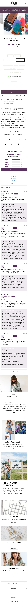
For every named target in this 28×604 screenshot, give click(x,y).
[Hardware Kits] (14, 533)
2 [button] (13, 371)
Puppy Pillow (6, 408)
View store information (8, 103)
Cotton (21, 64)
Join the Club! (14, 574)
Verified (13, 183)
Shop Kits (14, 548)
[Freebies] (14, 507)
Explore (13, 593)
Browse (14, 522)
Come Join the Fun (14, 139)
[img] (4, 191)
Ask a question (14, 131)
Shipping (9, 47)
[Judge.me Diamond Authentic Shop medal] (13, 178)
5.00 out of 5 (18, 154)
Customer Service (13, 583)
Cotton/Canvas (8, 64)
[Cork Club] (14, 559)
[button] (11, 44)
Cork (16, 64)
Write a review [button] (14, 169)
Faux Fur (17, 56)
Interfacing (20, 68)
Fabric (14, 53)
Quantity (14, 80)
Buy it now (14, 92)
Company (14, 588)
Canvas (10, 56)
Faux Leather (20, 60)
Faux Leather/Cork (9, 60)
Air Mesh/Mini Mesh (10, 68)
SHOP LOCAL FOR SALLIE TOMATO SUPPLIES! (14, 135)
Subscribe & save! (14, 578)
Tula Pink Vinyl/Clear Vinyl (14, 72)
